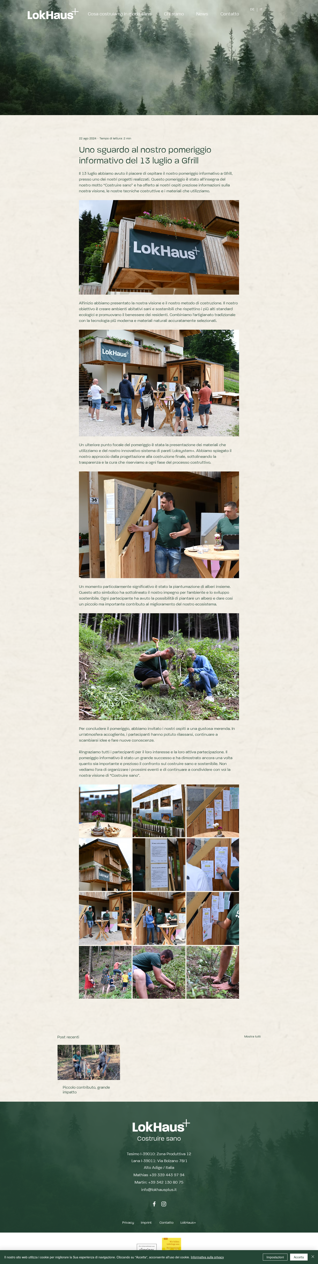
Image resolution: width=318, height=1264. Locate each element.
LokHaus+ (188, 1223)
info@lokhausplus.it (159, 1190)
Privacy (128, 1223)
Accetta (299, 1257)
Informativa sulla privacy (207, 1257)
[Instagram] (164, 1204)
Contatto (166, 1223)
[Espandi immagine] (105, 810)
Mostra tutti (252, 1036)
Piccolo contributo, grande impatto (86, 1090)
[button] (202, 14)
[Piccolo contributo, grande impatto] (89, 1062)
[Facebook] (154, 1204)
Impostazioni (275, 1257)
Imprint (146, 1223)
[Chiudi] (312, 1257)
